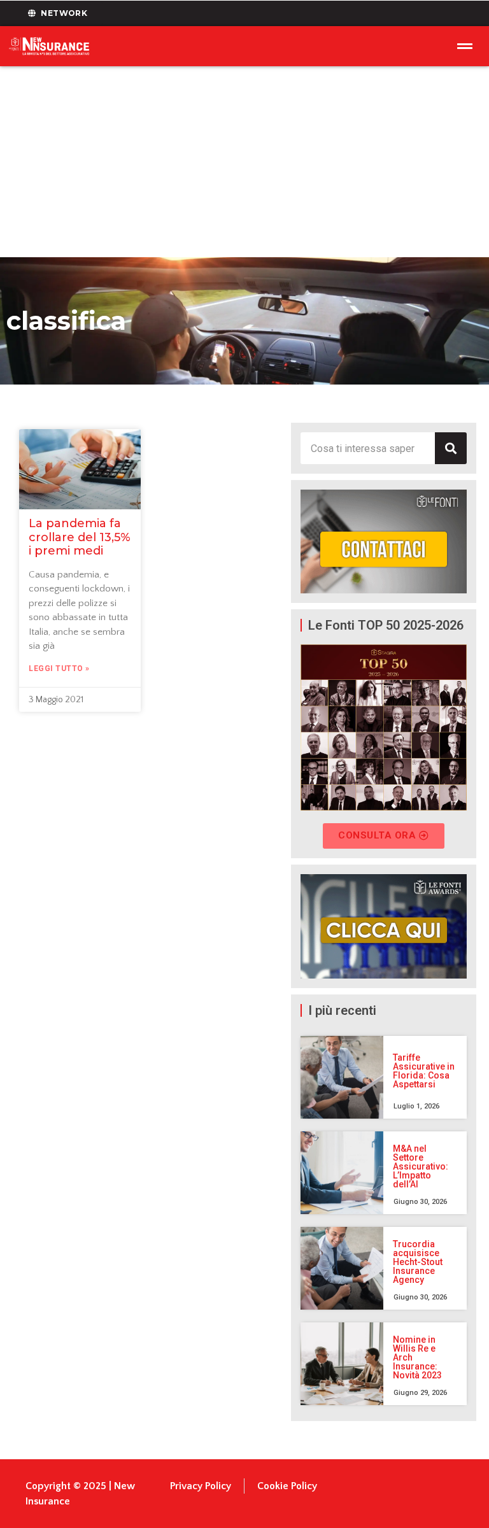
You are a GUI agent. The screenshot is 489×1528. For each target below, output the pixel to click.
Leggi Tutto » (59, 668)
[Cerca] (451, 448)
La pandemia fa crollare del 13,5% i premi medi (80, 537)
